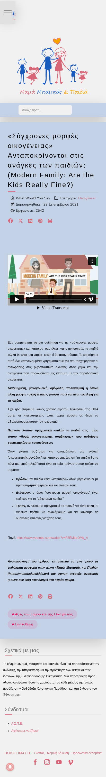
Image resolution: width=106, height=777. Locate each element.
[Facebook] (11, 221)
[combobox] (45, 110)
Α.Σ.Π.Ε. (17, 723)
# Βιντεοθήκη (22, 624)
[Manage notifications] (10, 767)
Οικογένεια (86, 198)
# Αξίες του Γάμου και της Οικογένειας (42, 614)
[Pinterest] (40, 221)
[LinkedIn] (30, 221)
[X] (21, 221)
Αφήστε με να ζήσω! (24, 731)
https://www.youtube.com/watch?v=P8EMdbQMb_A (52, 538)
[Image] (53, 66)
